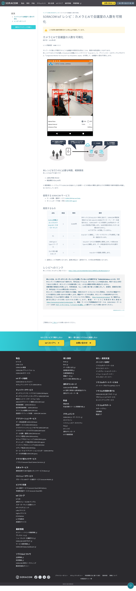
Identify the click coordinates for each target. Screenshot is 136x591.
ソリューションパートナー (105, 374)
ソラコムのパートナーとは (105, 365)
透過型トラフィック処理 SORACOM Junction (31, 413)
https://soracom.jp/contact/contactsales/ (60, 302)
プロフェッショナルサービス (105, 397)
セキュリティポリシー (76, 575)
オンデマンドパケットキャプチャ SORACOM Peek (32, 396)
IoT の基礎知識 (68, 434)
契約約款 (104, 575)
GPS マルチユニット (22, 508)
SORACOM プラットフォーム (25, 370)
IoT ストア (59, 3)
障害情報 (76, 3)
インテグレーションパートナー (106, 371)
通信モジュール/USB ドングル (26, 502)
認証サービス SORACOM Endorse (26, 425)
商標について (113, 575)
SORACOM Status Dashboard (25, 547)
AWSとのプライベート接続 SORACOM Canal (30, 402)
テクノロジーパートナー (104, 377)
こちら (54, 322)
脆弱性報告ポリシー (22, 566)
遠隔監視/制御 (68, 370)
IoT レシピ (66, 429)
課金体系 (66, 404)
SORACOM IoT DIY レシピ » (119, 310)
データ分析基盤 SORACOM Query (27, 454)
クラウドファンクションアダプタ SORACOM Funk (32, 428)
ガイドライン (67, 420)
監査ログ (99, 414)
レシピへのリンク (20, 21)
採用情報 (19, 560)
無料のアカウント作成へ (23, 27)
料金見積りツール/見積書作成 (73, 407)
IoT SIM (18, 499)
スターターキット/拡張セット (26, 505)
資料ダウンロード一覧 (70, 393)
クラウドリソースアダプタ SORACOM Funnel (30, 431)
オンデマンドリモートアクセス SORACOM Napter (32, 393)
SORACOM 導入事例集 (70, 388)
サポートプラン (101, 409)
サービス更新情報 (22, 544)
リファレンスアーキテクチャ (72, 423)
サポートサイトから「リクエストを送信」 (70, 305)
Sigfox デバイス (21, 513)
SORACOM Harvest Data (72, 198)
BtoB (64, 362)
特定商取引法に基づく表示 (92, 575)
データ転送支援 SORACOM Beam (26, 422)
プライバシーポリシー (61, 575)
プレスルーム (20, 535)
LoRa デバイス (20, 510)
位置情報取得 (67, 373)
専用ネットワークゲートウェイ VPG (28, 399)
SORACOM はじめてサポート (105, 394)
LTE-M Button (20, 516)
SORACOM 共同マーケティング (26, 563)
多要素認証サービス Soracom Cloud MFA (29, 491)
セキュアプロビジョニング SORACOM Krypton (31, 439)
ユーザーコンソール (125, 3)
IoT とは (18, 362)
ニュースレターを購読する (25, 538)
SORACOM (10, 3)
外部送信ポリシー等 (86, 579)
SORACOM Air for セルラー (24, 382)
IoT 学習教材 (20, 519)
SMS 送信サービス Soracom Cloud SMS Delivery (31, 488)
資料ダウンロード (69, 432)
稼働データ (67, 376)
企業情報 (19, 557)
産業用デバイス (21, 522)
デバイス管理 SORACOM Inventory (27, 436)
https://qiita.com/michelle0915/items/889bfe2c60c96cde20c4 (88, 271)
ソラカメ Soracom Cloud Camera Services (29, 462)
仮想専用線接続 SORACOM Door (27, 408)
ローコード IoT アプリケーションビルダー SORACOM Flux (34, 451)
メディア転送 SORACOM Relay (25, 448)
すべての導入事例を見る (71, 379)
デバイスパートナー (102, 368)
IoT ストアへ (50, 343)
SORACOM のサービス (23, 373)
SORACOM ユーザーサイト (72, 417)
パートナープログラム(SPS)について (108, 386)
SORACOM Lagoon (71, 201)
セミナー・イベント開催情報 (25, 532)
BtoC (64, 365)
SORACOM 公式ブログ (23, 541)
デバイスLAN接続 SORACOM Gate (27, 410)
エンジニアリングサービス (105, 400)
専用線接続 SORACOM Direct (26, 405)
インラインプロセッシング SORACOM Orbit (30, 445)
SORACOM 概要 (21, 367)
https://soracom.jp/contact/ (101, 297)
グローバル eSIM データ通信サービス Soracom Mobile (33, 479)
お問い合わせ (108, 3)
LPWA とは (19, 365)
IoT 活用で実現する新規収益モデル (74, 390)
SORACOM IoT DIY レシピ (53, 13)
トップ (44, 13)
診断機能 (99, 411)
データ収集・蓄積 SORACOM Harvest (28, 433)
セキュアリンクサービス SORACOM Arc (29, 385)
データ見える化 (68, 367)
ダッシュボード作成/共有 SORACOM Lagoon (30, 442)
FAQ (64, 426)
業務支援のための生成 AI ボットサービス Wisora (32, 471)
